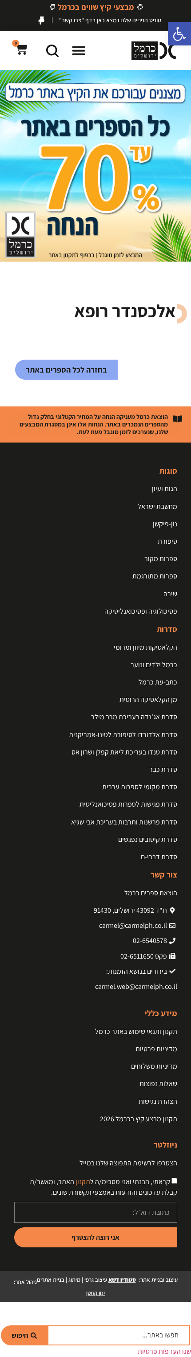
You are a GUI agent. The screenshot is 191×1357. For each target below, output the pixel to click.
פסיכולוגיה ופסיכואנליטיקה (140, 611)
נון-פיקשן (165, 524)
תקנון (83, 1182)
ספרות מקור (160, 558)
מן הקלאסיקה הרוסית (148, 699)
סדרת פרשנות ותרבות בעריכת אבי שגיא (124, 822)
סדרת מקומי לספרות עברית (139, 787)
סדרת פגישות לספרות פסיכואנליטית (128, 804)
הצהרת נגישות (158, 1101)
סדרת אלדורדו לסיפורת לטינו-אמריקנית (123, 734)
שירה (170, 594)
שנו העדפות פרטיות (164, 1351)
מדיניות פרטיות (156, 1049)
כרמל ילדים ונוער (154, 664)
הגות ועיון (164, 488)
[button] (78, 50)
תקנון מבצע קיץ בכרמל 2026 (138, 1119)
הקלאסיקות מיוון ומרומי (145, 647)
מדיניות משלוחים (154, 1066)
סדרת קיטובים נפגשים (147, 839)
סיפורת (167, 541)
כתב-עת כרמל (158, 682)
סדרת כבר (163, 769)
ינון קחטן (95, 1293)
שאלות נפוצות (158, 1083)
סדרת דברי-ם (159, 857)
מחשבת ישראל (157, 506)
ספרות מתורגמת (154, 576)
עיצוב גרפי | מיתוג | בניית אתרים (86, 1279)
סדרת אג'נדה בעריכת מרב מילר (134, 717)
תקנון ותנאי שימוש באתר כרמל (136, 1031)
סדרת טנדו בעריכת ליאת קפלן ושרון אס (124, 752)
